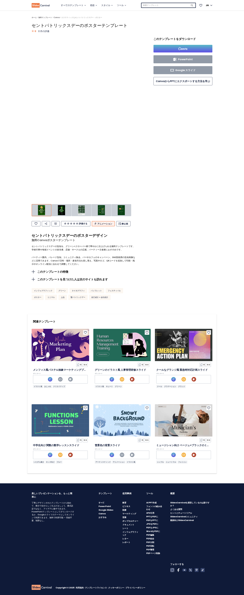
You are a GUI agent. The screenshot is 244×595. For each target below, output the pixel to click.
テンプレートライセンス (96, 587)
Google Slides (106, 510)
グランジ (181, 386)
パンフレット (96, 290)
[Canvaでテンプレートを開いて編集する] (182, 48)
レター (125, 538)
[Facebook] (178, 570)
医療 (124, 510)
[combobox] (168, 5)
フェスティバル (114, 290)
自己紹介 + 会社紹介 (99, 297)
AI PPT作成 (151, 502)
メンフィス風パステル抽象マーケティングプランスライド (66, 370)
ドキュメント (128, 524)
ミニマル (51, 297)
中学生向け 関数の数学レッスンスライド (56, 445)
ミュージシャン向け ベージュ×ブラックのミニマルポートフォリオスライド (199, 445)
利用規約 (80, 587)
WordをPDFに (153, 531)
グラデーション (170, 386)
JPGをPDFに (152, 524)
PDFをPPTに (152, 520)
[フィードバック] (56, 223)
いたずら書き (39, 462)
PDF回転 (150, 546)
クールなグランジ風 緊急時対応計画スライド (182, 370)
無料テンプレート (45, 17)
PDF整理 (150, 549)
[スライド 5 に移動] (121, 210)
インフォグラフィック (43, 290)
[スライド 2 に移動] (61, 210)
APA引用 (150, 513)
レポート (126, 542)
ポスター (37, 297)
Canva (57, 17)
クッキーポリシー (116, 587)
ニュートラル (171, 462)
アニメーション (119, 462)
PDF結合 (150, 538)
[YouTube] (184, 570)
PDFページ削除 (153, 553)
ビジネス (126, 506)
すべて (101, 502)
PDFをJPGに (152, 527)
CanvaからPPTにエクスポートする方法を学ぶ (183, 81)
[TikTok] (203, 570)
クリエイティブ (59, 386)
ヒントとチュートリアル (181, 513)
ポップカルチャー (130, 521)
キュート (109, 386)
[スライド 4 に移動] (101, 210)
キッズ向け (50, 462)
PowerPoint (105, 506)
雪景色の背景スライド (107, 445)
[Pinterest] (197, 570)
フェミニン (182, 462)
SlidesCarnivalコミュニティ (184, 516)
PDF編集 (150, 535)
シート (125, 528)
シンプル (160, 462)
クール (159, 386)
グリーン (62, 290)
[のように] (36, 223)
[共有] (46, 223)
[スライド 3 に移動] (81, 210)
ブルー (59, 462)
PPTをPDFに (152, 516)
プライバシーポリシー (135, 587)
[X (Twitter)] (190, 570)
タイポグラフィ (78, 290)
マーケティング (129, 513)
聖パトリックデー (78, 297)
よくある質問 (176, 509)
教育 (124, 502)
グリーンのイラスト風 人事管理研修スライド (120, 370)
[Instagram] (172, 570)
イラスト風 (38, 386)
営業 (124, 517)
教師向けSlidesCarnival (182, 520)
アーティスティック (103, 462)
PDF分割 (150, 542)
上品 (63, 297)
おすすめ (102, 517)
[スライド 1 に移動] (41, 210)
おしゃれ (47, 386)
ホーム (34, 17)
